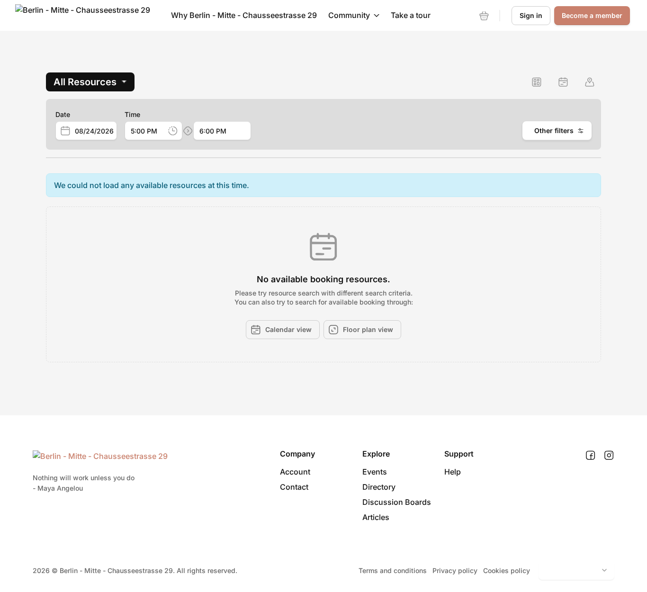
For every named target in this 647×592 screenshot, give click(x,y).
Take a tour (411, 15)
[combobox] (96, 131)
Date (62, 114)
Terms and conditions (393, 570)
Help (452, 471)
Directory (378, 487)
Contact (294, 487)
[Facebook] (590, 455)
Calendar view (288, 329)
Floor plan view (368, 329)
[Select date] (65, 130)
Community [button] (349, 15)
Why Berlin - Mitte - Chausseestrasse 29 (244, 15)
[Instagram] (608, 455)
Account (295, 471)
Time (132, 114)
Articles (375, 517)
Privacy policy (454, 570)
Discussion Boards (396, 502)
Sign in (531, 15)
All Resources (85, 82)
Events (374, 471)
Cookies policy (506, 570)
